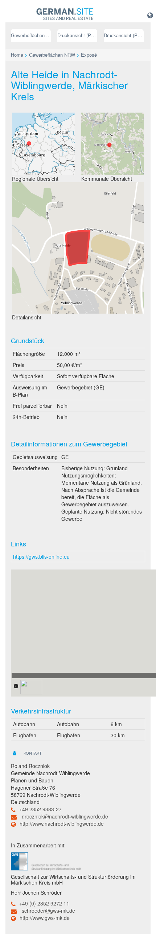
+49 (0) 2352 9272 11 (44, 903)
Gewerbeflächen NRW (31, 35)
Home (17, 54)
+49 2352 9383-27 (40, 809)
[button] (150, 14)
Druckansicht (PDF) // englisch (124, 35)
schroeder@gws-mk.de (48, 910)
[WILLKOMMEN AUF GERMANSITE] (64, 14)
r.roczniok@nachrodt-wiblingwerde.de (65, 816)
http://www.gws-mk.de (45, 917)
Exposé (89, 54)
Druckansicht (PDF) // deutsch (77, 35)
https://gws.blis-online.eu (41, 556)
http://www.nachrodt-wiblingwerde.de (62, 823)
